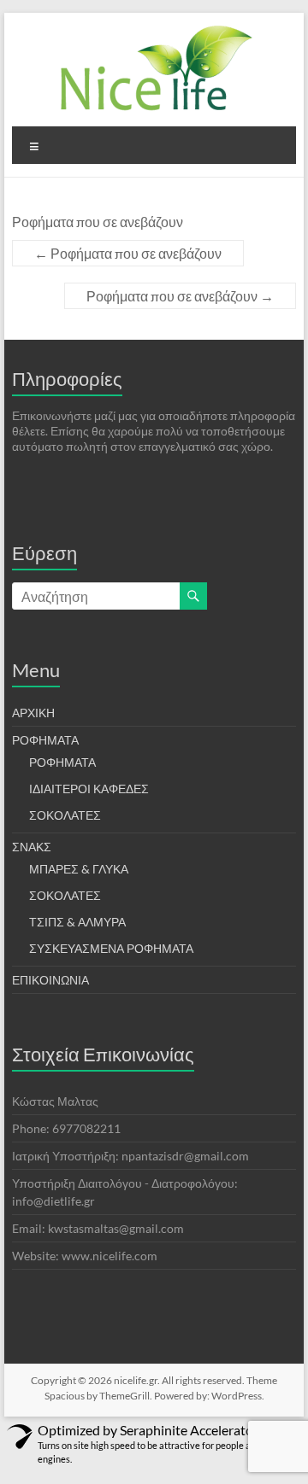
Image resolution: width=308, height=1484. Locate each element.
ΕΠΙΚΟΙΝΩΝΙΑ (50, 980)
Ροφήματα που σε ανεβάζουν (128, 253)
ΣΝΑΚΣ (31, 846)
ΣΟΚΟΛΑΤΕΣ (65, 815)
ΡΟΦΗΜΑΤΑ (45, 740)
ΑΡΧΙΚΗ (33, 712)
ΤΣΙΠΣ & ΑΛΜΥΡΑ (77, 921)
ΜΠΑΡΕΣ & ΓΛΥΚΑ (78, 869)
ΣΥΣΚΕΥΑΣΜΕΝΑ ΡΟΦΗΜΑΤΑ (111, 948)
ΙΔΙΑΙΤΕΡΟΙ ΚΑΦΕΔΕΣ (89, 788)
